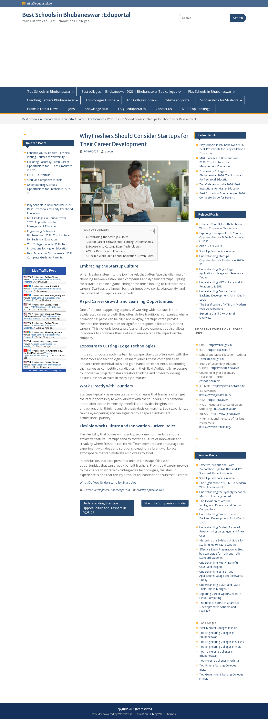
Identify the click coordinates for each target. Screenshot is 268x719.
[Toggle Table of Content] (149, 231)
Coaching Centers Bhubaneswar (51, 100)
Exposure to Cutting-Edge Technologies (114, 246)
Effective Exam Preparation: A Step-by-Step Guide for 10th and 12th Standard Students (221, 553)
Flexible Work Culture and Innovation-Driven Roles (121, 256)
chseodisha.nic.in (210, 381)
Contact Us (164, 109)
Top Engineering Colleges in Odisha (221, 642)
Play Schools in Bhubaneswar (209, 91)
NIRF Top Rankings (196, 109)
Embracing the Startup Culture (108, 237)
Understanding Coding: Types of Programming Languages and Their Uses (221, 531)
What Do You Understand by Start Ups (108, 482)
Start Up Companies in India (165, 503)
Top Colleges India (140, 100)
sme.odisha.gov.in (212, 359)
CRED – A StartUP (210, 246)
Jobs (71, 109)
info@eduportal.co (39, 3)
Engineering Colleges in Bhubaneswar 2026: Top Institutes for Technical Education (221, 175)
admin (109, 151)
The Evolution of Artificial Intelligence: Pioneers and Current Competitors (220, 505)
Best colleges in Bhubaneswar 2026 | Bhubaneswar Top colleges (129, 91)
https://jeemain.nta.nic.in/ (229, 386)
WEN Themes (167, 714)
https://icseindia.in (219, 350)
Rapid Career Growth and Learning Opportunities (120, 242)
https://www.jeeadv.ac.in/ (215, 395)
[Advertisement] (134, 57)
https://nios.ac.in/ (225, 409)
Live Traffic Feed (44, 270)
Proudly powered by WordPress (112, 714)
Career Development (90, 119)
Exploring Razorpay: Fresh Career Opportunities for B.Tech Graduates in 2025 (222, 237)
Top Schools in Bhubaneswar (48, 91)
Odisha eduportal (177, 100)
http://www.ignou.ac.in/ (225, 413)
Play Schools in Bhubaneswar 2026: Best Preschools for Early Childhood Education (222, 149)
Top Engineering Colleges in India (220, 646)
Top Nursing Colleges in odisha (219, 660)
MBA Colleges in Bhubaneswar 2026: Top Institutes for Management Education (218, 162)
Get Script (32, 371)
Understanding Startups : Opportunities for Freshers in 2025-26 (104, 508)
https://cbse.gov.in (220, 345)
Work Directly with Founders (106, 251)
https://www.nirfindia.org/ (215, 427)
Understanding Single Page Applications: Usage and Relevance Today (221, 273)
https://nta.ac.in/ (218, 400)
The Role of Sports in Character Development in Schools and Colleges (219, 607)
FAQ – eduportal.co (132, 109)
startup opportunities (150, 490)
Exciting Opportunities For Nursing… (38, 354)
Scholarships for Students (219, 100)
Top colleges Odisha (100, 100)
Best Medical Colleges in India (218, 628)
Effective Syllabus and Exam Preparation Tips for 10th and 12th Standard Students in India (221, 469)
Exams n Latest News (42, 109)
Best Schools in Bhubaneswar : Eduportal (76, 14)
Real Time (43, 371)
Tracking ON (55, 371)
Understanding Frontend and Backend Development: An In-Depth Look (222, 295)
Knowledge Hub (96, 109)
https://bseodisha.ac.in (225, 368)
